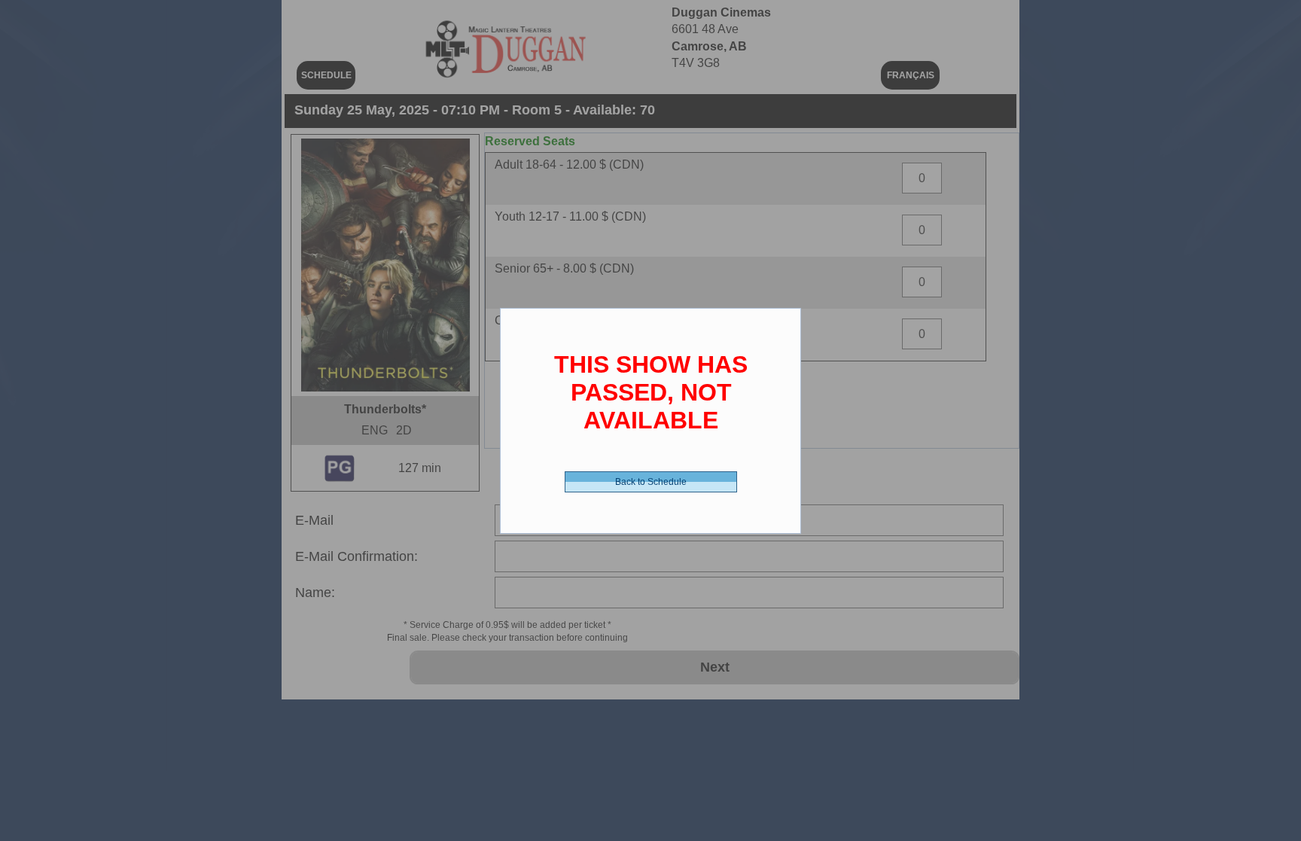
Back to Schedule (651, 482)
